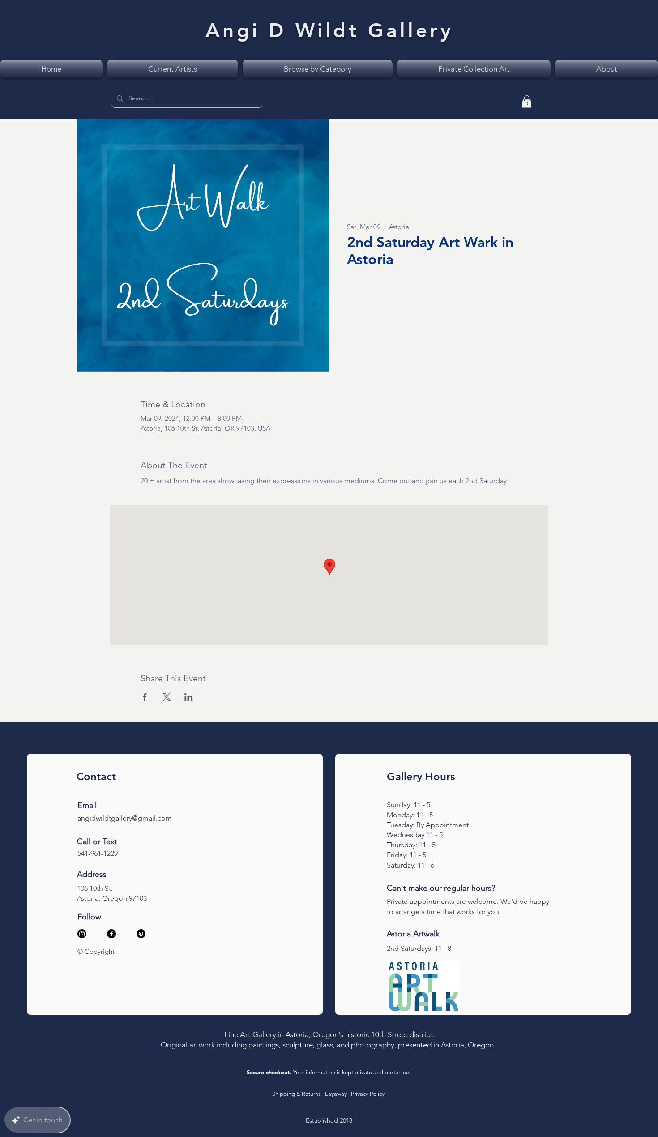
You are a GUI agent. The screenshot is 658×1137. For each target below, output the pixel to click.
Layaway (336, 1093)
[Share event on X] (166, 697)
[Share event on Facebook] (145, 697)
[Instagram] (81, 933)
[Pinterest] (141, 933)
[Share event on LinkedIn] (188, 697)
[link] (526, 101)
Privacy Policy (368, 1093)
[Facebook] (111, 933)
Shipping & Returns (296, 1093)
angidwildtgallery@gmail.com (124, 818)
